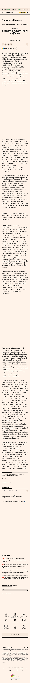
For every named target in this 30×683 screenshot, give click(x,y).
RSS (10, 670)
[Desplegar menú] (3, 12)
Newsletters (14, 670)
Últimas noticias (7, 555)
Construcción (24, 24)
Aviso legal (13, 667)
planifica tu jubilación (6, 623)
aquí (24, 501)
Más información (5, 497)
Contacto (9, 667)
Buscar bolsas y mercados (9, 585)
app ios (15, 628)
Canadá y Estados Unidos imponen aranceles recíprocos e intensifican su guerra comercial (14, 560)
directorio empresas (24, 622)
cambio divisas (15, 622)
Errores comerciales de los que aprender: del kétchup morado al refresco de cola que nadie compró (15, 566)
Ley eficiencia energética (12, 490)
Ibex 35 (4, 9)
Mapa (8, 670)
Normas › (26, 483)
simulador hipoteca (15, 616)
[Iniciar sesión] (27, 12)
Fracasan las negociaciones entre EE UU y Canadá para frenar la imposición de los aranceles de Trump (15, 572)
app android (23, 628)
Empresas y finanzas (12, 20)
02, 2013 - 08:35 (15, 40)
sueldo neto (24, 616)
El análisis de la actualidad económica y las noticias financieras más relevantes (13, 474)
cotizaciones (6, 628)
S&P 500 (14, 9)
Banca (3, 24)
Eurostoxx (8, 593)
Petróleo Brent (26, 9)
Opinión (3, 490)
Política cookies (19, 667)
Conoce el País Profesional (15, 634)
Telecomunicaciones (10, 24)
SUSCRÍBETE (22, 12)
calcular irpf (6, 616)
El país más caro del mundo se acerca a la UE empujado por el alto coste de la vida (15, 577)
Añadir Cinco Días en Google (10, 48)
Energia (18, 24)
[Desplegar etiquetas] (27, 491)
